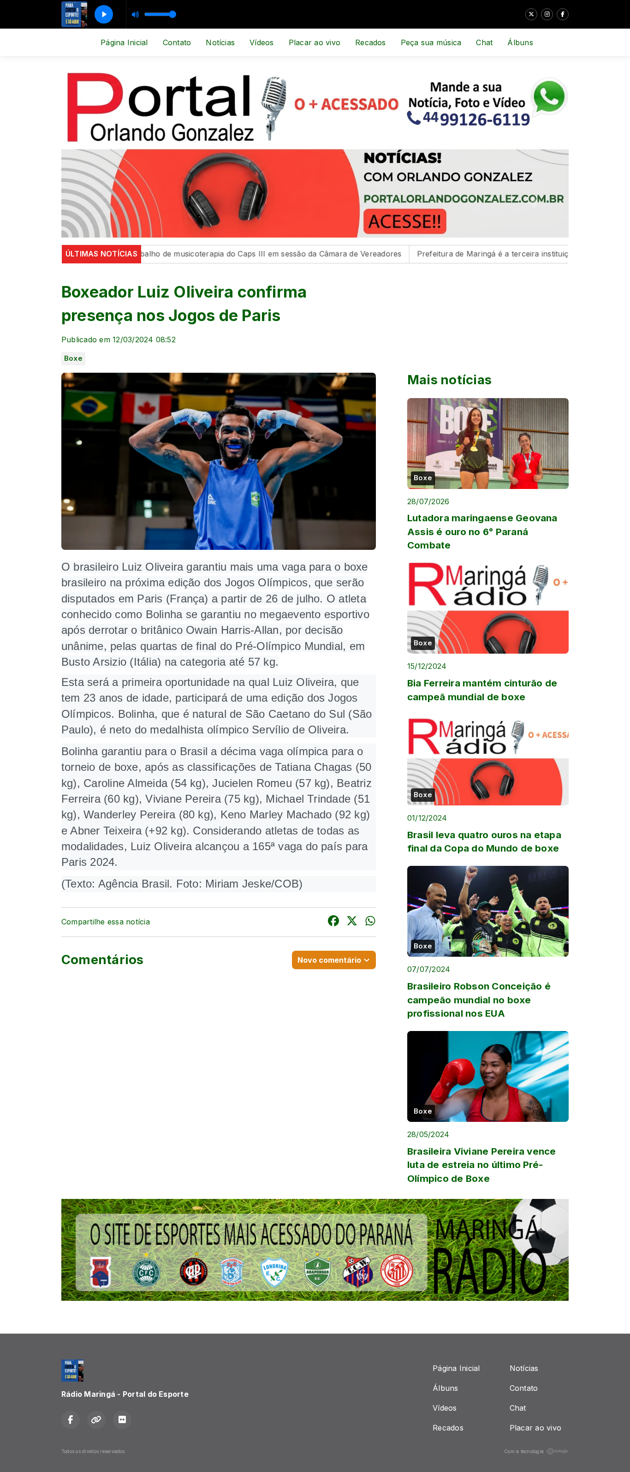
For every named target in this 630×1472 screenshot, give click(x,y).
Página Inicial (124, 42)
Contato (177, 42)
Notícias (220, 42)
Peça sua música (431, 42)
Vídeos (261, 42)
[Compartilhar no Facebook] (333, 922)
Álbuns (520, 42)
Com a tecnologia (524, 1451)
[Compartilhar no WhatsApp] (370, 922)
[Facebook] (563, 14)
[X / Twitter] (531, 14)
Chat (484, 42)
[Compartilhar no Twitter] (351, 922)
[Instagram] (547, 14)
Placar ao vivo (314, 42)
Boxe (73, 358)
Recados (370, 42)
